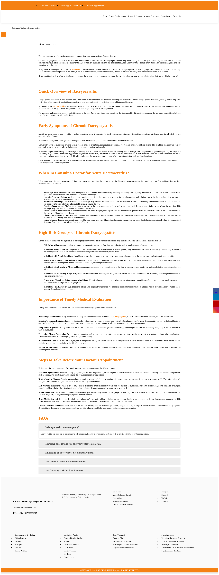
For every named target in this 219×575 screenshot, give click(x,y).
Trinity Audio (25, 28)
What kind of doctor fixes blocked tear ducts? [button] (69, 452)
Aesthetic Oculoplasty (151, 16)
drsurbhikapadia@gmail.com (24, 507)
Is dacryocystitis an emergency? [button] (62, 427)
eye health (76, 69)
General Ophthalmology (117, 16)
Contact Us (176, 16)
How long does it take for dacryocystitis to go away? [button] (73, 443)
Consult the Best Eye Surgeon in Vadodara (33, 501)
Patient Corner (166, 16)
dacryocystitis (59, 106)
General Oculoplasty (134, 16)
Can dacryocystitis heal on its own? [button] (64, 470)
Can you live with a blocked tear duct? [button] (65, 461)
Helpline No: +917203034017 (25, 513)
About (105, 16)
